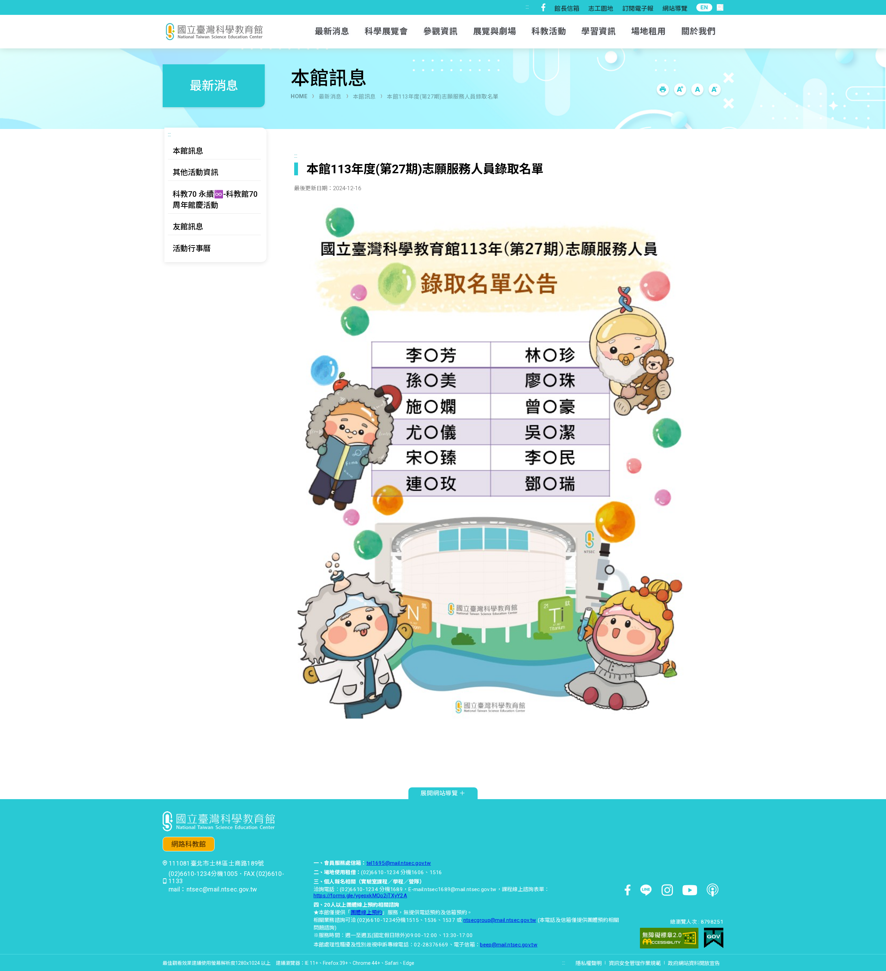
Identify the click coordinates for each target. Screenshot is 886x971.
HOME (299, 96)
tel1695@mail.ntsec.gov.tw (399, 863)
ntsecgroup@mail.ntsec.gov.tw (499, 920)
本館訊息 (364, 96)
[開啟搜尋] (720, 7)
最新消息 (330, 96)
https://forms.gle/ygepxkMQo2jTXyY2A (360, 896)
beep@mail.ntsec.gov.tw (508, 945)
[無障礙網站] (669, 939)
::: (527, 6)
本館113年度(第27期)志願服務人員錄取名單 (443, 96)
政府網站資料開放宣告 (694, 963)
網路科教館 (188, 844)
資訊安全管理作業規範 (635, 963)
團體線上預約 (366, 912)
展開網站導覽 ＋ (443, 793)
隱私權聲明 (589, 963)
